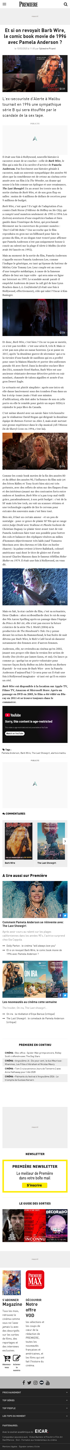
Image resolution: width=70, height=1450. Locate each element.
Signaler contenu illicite (29, 1446)
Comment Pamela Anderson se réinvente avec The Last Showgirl (32, 924)
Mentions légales (9, 1446)
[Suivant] (65, 841)
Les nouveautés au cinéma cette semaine (29, 1002)
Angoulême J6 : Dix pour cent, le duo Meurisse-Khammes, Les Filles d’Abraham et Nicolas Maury (33, 1062)
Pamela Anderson (10, 752)
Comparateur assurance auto (15, 1437)
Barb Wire (26, 752)
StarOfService (8, 1440)
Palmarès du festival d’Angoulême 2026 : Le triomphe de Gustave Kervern (31, 1078)
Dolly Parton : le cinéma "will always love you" (31, 945)
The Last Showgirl (41, 752)
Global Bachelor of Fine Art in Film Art (46, 1437)
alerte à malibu (58, 752)
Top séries (8, 1400)
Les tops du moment (14, 1416)
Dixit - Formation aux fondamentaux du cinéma (36, 1440)
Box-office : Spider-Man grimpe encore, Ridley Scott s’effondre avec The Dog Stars (33, 1054)
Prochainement (11, 1392)
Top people (8, 1408)
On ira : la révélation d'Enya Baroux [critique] (31, 1013)
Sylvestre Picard (47, 48)
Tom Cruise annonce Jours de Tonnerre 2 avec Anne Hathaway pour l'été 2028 (33, 1070)
